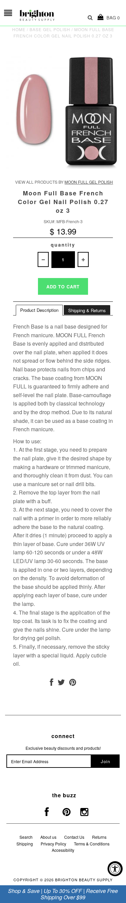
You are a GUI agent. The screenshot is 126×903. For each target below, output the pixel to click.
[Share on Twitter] (61, 683)
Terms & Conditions (92, 843)
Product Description (39, 310)
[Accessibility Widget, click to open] (115, 868)
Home (19, 29)
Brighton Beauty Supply (84, 879)
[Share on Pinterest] (72, 683)
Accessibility (63, 850)
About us (48, 837)
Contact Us (74, 837)
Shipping (24, 843)
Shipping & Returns (87, 310)
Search (26, 837)
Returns (99, 837)
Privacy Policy (53, 843)
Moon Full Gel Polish (89, 182)
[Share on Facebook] (51, 683)
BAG (112, 17)
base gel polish (50, 29)
